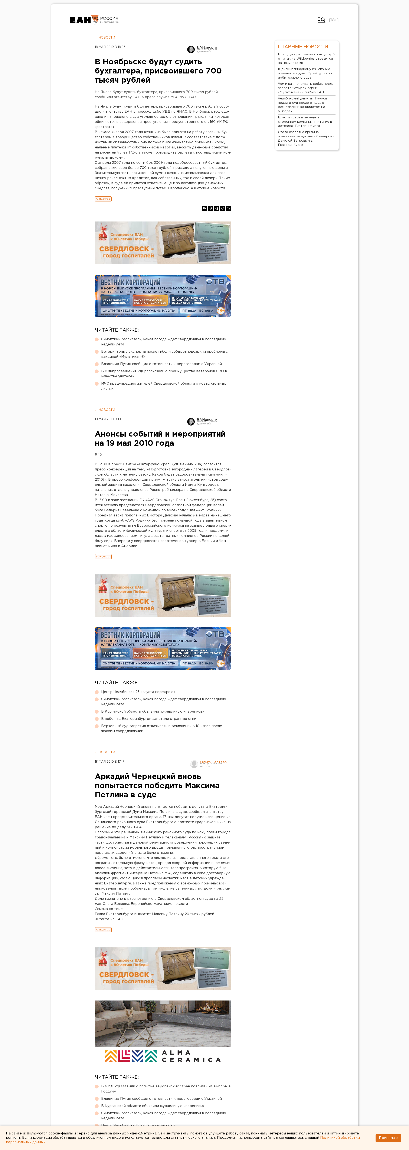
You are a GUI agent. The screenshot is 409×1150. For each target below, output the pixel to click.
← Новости (105, 37)
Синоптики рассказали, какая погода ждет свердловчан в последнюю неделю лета (163, 342)
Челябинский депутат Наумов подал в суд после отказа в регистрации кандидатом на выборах (302, 105)
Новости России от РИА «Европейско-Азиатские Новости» (84, 20)
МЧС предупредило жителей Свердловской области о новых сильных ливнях (163, 386)
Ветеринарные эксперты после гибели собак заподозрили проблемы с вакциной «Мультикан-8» (164, 354)
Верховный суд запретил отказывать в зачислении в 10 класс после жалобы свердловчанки (161, 728)
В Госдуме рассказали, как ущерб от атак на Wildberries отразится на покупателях (306, 58)
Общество (103, 199)
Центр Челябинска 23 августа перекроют (138, 692)
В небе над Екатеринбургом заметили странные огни (148, 718)
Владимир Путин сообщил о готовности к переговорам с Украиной (161, 364)
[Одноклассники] (210, 208)
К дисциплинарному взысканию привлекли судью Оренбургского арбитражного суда (305, 73)
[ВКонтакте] (204, 208)
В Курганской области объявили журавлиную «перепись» (152, 711)
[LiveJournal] (228, 208)
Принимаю (388, 1138)
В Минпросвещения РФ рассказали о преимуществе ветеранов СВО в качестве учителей (164, 374)
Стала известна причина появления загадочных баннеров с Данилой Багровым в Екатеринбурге (306, 138)
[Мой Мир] (222, 208)
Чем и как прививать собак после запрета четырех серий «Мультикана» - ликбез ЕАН (306, 88)
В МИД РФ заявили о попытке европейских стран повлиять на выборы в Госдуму (166, 1089)
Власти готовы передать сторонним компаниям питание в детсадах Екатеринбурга (305, 121)
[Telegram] (216, 208)
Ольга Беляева (213, 762)
